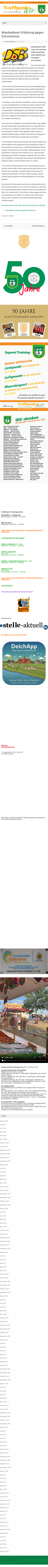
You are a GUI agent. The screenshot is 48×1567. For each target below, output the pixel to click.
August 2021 (4, 1340)
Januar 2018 (4, 1496)
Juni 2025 (3, 1172)
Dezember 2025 (5, 1150)
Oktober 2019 (4, 1420)
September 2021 (5, 1336)
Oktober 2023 (4, 1245)
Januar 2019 (4, 1453)
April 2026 (3, 1135)
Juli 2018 (3, 1475)
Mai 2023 (3, 1263)
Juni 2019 (3, 1434)
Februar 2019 (4, 1449)
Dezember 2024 (5, 1194)
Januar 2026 (4, 1146)
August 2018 (4, 1471)
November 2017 (5, 1504)
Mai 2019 (3, 1438)
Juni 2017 (3, 1518)
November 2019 (5, 1416)
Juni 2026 (3, 1128)
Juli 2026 (3, 1124)
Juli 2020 (3, 1387)
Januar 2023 (4, 1277)
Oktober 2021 (4, 1332)
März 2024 (3, 1226)
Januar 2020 (4, 1409)
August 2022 (4, 1296)
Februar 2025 (4, 1186)
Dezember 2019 (5, 1413)
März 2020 (3, 1402)
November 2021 (5, 1329)
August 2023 (4, 1252)
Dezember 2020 (5, 1369)
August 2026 (4, 1121)
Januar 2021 (4, 1365)
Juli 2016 (3, 1536)
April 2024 (3, 1223)
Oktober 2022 (4, 1289)
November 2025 (5, 1154)
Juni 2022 (3, 1303)
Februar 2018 (4, 1493)
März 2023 (3, 1270)
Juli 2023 (3, 1256)
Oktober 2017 (4, 1507)
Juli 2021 (3, 1343)
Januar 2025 (4, 1190)
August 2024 (4, 1208)
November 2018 (5, 1460)
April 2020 (3, 1398)
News (11, 216)
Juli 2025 (3, 1168)
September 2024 (5, 1205)
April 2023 (3, 1267)
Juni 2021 (3, 1347)
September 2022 (5, 1292)
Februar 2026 (4, 1143)
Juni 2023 (3, 1259)
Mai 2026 (3, 1132)
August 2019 (4, 1427)
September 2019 (5, 1423)
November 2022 (5, 1285)
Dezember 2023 (5, 1237)
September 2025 (5, 1161)
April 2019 (3, 1442)
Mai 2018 (3, 1482)
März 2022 (3, 1314)
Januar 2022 (4, 1321)
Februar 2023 (4, 1274)
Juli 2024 (3, 1212)
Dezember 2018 (5, 1456)
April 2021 (3, 1354)
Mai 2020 (3, 1394)
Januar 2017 (4, 1526)
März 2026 (3, 1139)
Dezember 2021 (5, 1325)
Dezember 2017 (5, 1500)
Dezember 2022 (5, 1281)
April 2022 (3, 1310)
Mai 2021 (3, 1350)
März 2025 (3, 1183)
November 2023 (5, 1241)
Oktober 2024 (4, 1201)
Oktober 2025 (4, 1157)
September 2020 (5, 1380)
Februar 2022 (4, 1318)
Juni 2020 (3, 1391)
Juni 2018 (3, 1478)
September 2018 (5, 1467)
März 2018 (3, 1489)
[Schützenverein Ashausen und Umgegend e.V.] (24, 18)
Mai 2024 (3, 1219)
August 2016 (4, 1533)
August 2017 (4, 1511)
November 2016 (5, 1529)
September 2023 (5, 1248)
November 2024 (5, 1197)
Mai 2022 (3, 1307)
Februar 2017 (4, 1522)
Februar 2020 (4, 1405)
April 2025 (3, 1179)
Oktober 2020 (4, 1376)
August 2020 (4, 1383)
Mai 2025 (3, 1175)
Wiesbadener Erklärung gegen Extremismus (21, 210)
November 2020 (5, 1372)
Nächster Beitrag (38, 226)
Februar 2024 (4, 1230)
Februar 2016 (4, 1551)
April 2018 (3, 1485)
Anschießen (8, 226)
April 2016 (3, 1544)
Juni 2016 (3, 1540)
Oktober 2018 (4, 1464)
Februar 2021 (4, 1361)
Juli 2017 (3, 1515)
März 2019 (3, 1445)
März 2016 (3, 1547)
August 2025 (4, 1164)
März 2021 (3, 1358)
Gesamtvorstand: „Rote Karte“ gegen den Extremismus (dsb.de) (23, 205)
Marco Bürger (10, 41)
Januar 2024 (4, 1234)
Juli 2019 (3, 1431)
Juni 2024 (3, 1216)
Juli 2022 (3, 1299)
